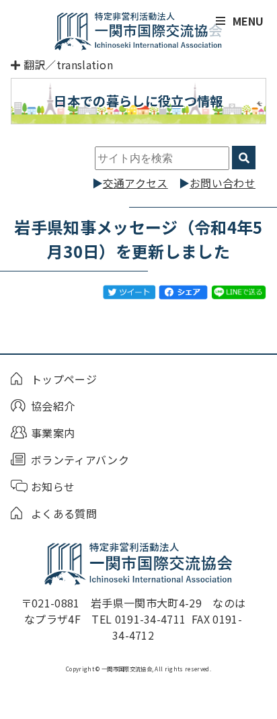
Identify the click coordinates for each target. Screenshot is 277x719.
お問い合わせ (222, 183)
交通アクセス (135, 183)
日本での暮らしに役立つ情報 (138, 100)
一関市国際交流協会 (138, 31)
